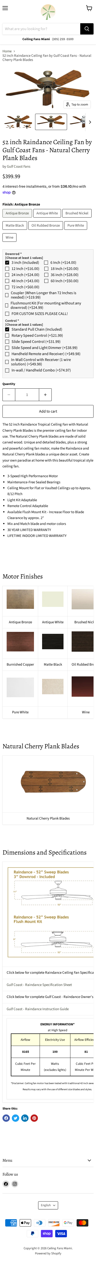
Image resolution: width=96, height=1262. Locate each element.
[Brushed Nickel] (77, 218)
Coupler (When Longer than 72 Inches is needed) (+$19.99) (43, 295)
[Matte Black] (15, 231)
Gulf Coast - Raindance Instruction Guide (38, 1009)
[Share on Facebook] (6, 1118)
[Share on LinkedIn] (25, 1118)
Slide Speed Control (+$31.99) (36, 341)
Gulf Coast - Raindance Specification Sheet (39, 984)
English (46, 1205)
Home (7, 51)
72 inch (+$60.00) (25, 287)
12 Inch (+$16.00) (25, 268)
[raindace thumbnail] (18, 122)
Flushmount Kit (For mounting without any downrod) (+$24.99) (46, 305)
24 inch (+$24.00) (25, 275)
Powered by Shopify (48, 1253)
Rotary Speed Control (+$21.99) (37, 335)
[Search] (87, 29)
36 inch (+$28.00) (65, 275)
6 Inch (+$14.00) (63, 262)
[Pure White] (76, 231)
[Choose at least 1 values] (24, 258)
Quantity (8, 384)
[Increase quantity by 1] (45, 394)
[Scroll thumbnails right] (89, 122)
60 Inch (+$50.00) (65, 281)
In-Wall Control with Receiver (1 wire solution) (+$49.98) (41, 362)
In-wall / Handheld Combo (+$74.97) (41, 370)
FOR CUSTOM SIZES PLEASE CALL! (40, 314)
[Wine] (10, 243)
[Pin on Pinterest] (34, 1118)
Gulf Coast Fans (18, 166)
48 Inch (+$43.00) (25, 281)
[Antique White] (47, 218)
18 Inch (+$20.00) (65, 268)
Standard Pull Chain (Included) (37, 329)
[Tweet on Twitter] (15, 1118)
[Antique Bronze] (17, 218)
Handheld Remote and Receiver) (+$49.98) (46, 354)
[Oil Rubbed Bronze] (46, 231)
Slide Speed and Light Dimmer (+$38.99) (45, 348)
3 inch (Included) (25, 262)
